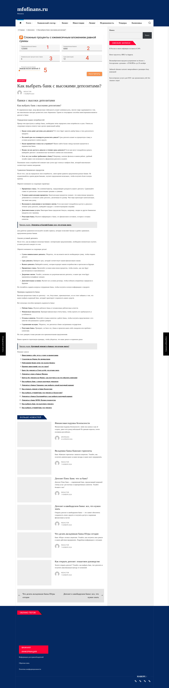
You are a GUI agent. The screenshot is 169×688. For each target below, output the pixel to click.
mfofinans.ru (32, 9)
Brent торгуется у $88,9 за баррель (121, 55)
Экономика (136, 23)
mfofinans (65, 437)
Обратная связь (24, 663)
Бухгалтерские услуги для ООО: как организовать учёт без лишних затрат (129, 79)
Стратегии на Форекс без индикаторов (36, 359)
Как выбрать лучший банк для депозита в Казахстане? (42, 393)
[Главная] (20, 23)
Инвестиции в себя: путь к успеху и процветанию (40, 355)
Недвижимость (107, 23)
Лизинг (92, 23)
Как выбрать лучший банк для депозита (37, 408)
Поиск (112, 30)
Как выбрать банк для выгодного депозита (38, 404)
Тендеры (123, 23)
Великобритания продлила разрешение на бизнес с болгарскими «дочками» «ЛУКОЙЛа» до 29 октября (127, 62)
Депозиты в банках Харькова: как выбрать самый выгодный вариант (48, 385)
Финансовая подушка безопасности (72, 423)
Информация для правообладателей (31, 657)
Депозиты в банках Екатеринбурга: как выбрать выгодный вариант (47, 396)
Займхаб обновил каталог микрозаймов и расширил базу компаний (129, 70)
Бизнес (65, 23)
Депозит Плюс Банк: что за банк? (71, 478)
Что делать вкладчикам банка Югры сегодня (76, 533)
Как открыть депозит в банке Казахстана (37, 389)
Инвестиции (78, 23)
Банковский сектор (46, 23)
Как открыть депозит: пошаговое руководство (77, 561)
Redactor (27, 91)
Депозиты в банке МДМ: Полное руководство (39, 400)
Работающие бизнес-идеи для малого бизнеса (38, 363)
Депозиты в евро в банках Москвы (35, 374)
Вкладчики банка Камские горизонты (73, 450)
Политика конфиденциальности (30, 669)
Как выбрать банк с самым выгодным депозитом (40, 381)
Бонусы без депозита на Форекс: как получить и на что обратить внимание (49, 378)
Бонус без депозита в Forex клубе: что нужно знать (40, 370)
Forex (28, 23)
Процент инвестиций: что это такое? (35, 366)
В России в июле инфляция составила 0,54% (124, 48)
